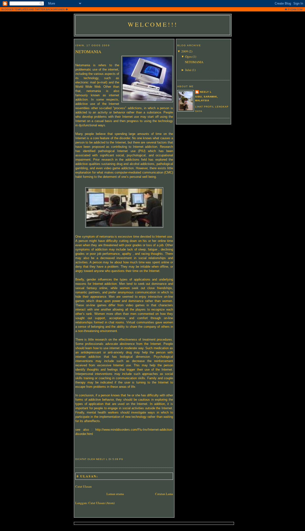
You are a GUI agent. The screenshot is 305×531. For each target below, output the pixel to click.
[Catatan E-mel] (124, 459)
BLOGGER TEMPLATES (15, 9)
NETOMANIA (88, 51)
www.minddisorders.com (120, 429)
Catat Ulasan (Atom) (101, 503)
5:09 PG (117, 459)
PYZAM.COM (295, 9)
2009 (184, 51)
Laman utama (115, 494)
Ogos (188, 56)
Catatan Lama (164, 494)
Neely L (206, 92)
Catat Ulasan (83, 486)
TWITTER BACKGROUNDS (50, 9)
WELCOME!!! (153, 24)
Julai (188, 70)
